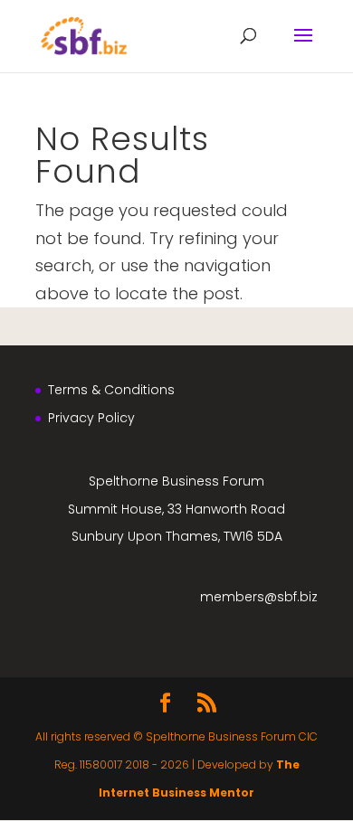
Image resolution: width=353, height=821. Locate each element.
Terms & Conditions (111, 390)
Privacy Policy (91, 418)
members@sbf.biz (259, 597)
